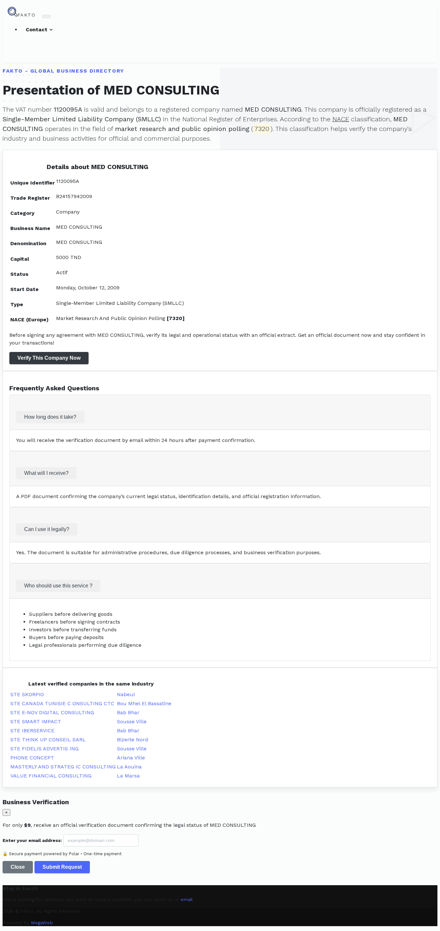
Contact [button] (37, 29)
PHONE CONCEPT (32, 758)
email (187, 899)
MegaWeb (42, 922)
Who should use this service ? (58, 585)
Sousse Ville (132, 721)
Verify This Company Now (49, 358)
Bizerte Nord (132, 739)
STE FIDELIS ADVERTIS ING (44, 749)
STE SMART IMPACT (35, 721)
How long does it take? (50, 417)
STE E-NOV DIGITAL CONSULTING (52, 712)
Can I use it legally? (46, 529)
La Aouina (129, 767)
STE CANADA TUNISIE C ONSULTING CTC (62, 703)
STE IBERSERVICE (32, 730)
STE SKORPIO (27, 694)
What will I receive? (46, 473)
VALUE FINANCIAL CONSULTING (50, 776)
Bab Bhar (128, 712)
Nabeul (126, 694)
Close (18, 867)
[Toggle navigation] (46, 16)
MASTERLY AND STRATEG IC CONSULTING (63, 767)
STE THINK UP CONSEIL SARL (48, 739)
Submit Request (62, 867)
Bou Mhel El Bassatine (144, 703)
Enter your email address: (32, 840)
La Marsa (128, 776)
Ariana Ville (131, 758)
